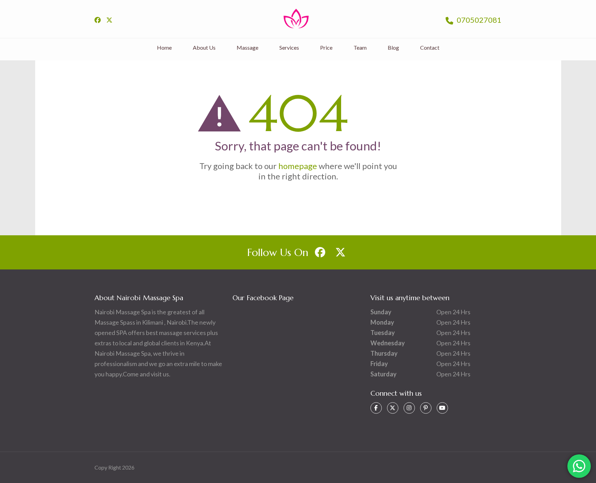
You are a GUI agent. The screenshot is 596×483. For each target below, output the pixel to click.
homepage (297, 166)
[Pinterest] (425, 408)
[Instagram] (409, 408)
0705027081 (478, 19)
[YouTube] (442, 408)
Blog (393, 47)
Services (289, 47)
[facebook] (98, 20)
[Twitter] (392, 408)
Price (326, 47)
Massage (247, 47)
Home (164, 47)
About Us (204, 47)
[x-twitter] (109, 20)
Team (360, 47)
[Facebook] (376, 408)
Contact (429, 47)
